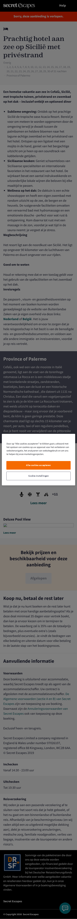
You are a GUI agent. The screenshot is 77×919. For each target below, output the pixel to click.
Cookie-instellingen (38, 475)
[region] (38, 459)
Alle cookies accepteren (38, 465)
